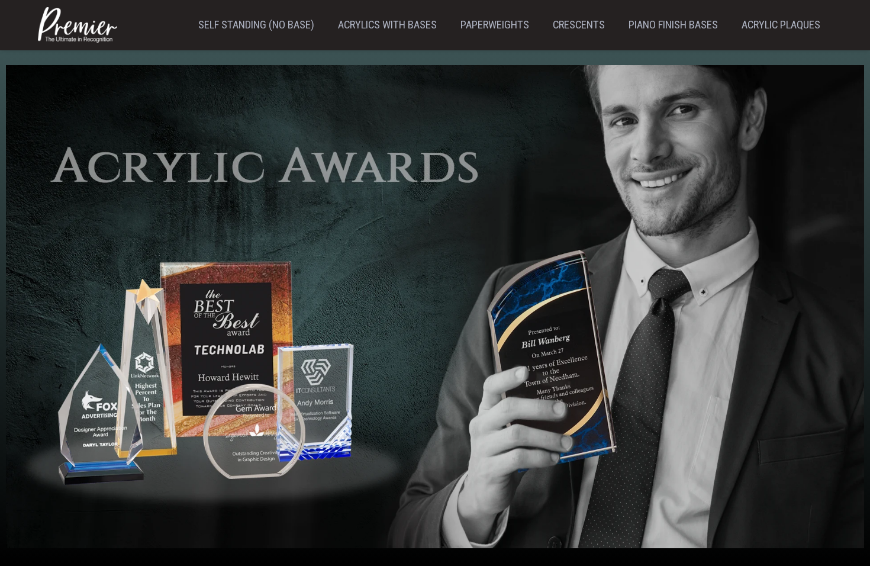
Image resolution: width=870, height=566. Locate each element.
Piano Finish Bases (673, 24)
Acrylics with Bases (387, 24)
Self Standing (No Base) (256, 24)
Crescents (579, 24)
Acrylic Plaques (781, 24)
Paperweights (494, 24)
